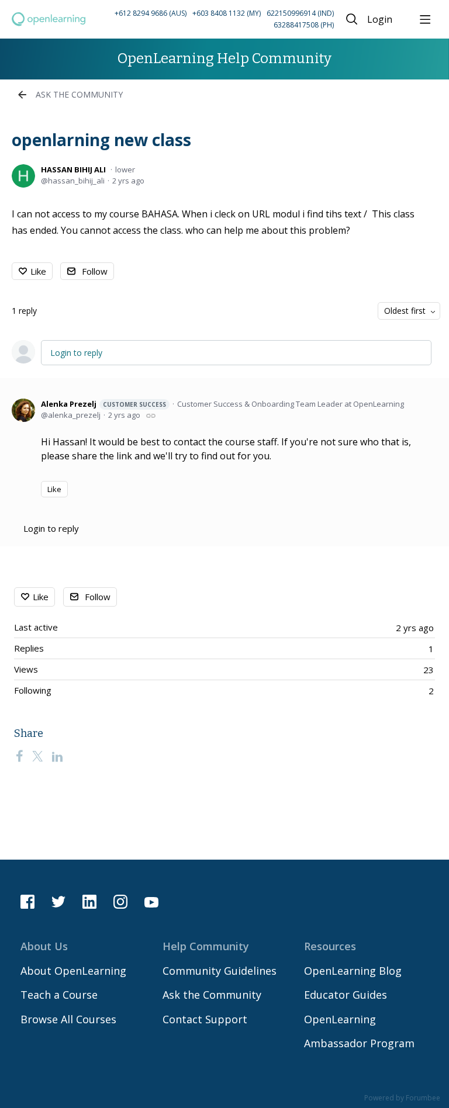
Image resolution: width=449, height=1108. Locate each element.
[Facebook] (19, 756)
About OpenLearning (73, 971)
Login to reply (76, 352)
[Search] (351, 19)
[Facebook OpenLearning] (27, 902)
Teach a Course (59, 995)
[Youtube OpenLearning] (151, 902)
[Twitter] (37, 756)
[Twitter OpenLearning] (58, 902)
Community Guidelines (220, 971)
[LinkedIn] (57, 756)
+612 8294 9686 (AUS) (150, 13)
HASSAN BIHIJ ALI (73, 169)
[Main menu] (425, 19)
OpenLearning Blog (353, 971)
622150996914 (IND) (300, 13)
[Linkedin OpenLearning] (89, 902)
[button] (211, 19)
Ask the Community (79, 94)
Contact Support (205, 1019)
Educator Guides (345, 995)
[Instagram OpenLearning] (120, 902)
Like (38, 271)
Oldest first (405, 310)
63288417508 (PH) (304, 25)
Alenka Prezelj (103, 404)
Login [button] (379, 20)
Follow (95, 271)
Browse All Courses (68, 1019)
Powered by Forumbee (402, 1098)
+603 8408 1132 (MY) (226, 13)
